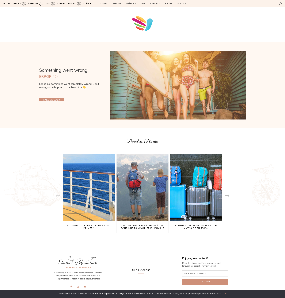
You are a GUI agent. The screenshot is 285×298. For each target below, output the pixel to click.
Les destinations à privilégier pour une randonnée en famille (142, 227)
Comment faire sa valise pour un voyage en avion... (196, 227)
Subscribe (205, 282)
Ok (225, 293)
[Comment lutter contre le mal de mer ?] (89, 187)
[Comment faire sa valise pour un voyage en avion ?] (196, 187)
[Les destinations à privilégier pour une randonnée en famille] (143, 187)
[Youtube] (85, 287)
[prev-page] (58, 195)
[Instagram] (78, 287)
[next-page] (227, 195)
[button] (280, 3)
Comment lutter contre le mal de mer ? (89, 227)
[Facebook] (71, 287)
